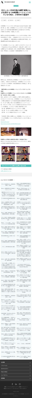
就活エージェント (7, 388)
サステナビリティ (4, 368)
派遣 (5, 386)
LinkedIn (16, 384)
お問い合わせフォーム (6, 171)
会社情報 (3, 362)
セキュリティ (27, 393)
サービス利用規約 (21, 393)
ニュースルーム (4, 375)
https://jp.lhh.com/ (5, 121)
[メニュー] (30, 2)
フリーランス (15, 388)
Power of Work (4, 371)
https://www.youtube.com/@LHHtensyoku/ (10, 123)
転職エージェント (22, 386)
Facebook (12, 384)
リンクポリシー (15, 395)
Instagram (20, 384)
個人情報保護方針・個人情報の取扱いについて (9, 393)
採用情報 (3, 378)
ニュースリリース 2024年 (7, 180)
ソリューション (4, 365)
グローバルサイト (23, 388)
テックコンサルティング (12, 386)
